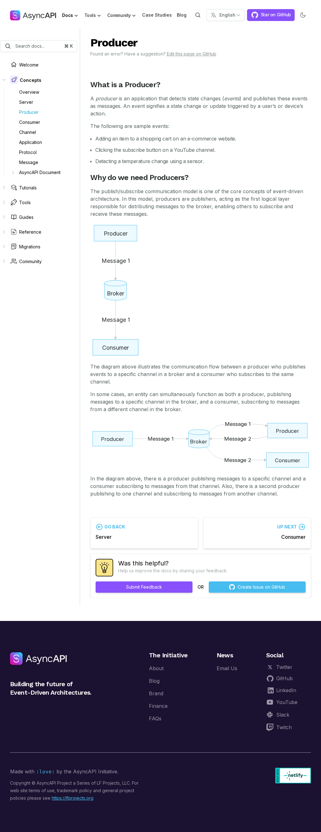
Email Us (227, 668)
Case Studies (157, 15)
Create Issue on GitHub (261, 587)
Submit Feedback (144, 587)
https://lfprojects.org (72, 798)
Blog (182, 15)
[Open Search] (198, 15)
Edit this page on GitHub (191, 53)
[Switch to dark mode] (302, 15)
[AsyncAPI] (33, 15)
